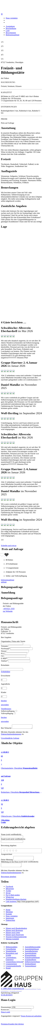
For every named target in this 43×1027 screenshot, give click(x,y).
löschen (4, 701)
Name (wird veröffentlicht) (11, 834)
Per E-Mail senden (13, 895)
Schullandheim (30, 960)
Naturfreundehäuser (32, 957)
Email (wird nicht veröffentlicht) (13, 839)
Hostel (8, 968)
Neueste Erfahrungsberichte (16, 937)
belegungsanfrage (7, 580)
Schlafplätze (5, 672)
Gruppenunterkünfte (13, 966)
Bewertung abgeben (8, 877)
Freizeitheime (11, 949)
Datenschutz (10, 920)
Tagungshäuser (30, 966)
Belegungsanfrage (12, 35)
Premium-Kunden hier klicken (12, 1024)
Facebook (9, 886)
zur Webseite (8, 611)
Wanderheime (11, 951)
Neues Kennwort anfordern (31, 1016)
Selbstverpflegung (8, 711)
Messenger (10, 889)
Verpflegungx (6, 709)
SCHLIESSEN (7, 995)
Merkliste (9, 912)
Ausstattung (10, 26)
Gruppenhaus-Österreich (11, 958)
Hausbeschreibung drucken (16, 899)
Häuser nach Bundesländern (16, 928)
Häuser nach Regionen (14, 930)
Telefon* (4, 661)
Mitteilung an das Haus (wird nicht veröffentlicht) (19, 862)
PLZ (2, 653)
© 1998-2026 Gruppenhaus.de (21, 990)
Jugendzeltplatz (30, 953)
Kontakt (9, 914)
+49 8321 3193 (8, 609)
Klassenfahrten (30, 955)
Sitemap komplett (12, 939)
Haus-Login (5, 1012)
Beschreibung (11, 28)
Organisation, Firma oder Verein (13, 641)
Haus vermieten (12, 18)
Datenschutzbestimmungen (11, 734)
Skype (8, 893)
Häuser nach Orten (13, 933)
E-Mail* (4, 658)
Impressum (10, 918)
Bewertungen (11, 33)
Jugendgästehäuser (32, 949)
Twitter (8, 891)
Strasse (3, 651)
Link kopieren (11, 901)
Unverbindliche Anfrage (10, 738)
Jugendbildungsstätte (32, 947)
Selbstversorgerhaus (32, 962)
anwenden (5, 705)
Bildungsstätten (11, 947)
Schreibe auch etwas (8, 546)
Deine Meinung (7, 860)
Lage (8, 31)
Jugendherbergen (31, 951)
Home (8, 910)
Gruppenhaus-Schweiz (14, 962)
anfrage (4, 582)
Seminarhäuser (30, 964)
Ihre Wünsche (6, 728)
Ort (2, 656)
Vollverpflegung (7, 713)
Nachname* (5, 649)
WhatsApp (10, 897)
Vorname (4, 646)
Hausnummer (6, 1007)
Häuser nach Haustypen (15, 935)
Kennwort (5, 1010)
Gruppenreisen (11, 964)
